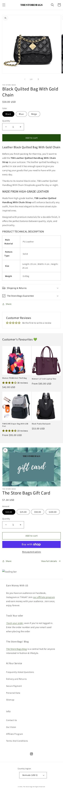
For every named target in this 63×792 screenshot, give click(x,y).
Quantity (6, 120)
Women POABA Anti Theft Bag (14, 378)
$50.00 (37, 512)
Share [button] (8, 304)
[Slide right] (38, 79)
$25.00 (23, 512)
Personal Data (13, 692)
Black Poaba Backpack (41, 424)
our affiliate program (44, 597)
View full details (49, 561)
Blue (21, 114)
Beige (34, 114)
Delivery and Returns (16, 679)
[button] (3, 5)
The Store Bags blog (16, 648)
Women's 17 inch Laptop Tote (44, 379)
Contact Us (11, 720)
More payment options (31, 552)
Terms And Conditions (17, 740)
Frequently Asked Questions (20, 672)
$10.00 (9, 512)
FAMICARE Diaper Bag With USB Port (15, 425)
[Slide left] (24, 79)
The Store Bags (28, 786)
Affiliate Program (14, 734)
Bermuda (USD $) (30, 775)
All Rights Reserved (39, 786)
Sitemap (10, 699)
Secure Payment (14, 686)
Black (8, 114)
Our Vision (11, 727)
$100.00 (53, 512)
